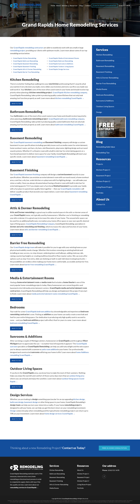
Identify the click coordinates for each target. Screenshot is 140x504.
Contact (88, 5)
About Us (102, 199)
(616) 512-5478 (124, 5)
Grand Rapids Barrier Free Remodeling (26, 72)
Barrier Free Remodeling (106, 83)
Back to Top (16, 103)
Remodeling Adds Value (105, 147)
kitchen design (79, 399)
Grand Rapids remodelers (71, 189)
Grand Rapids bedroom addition (38, 311)
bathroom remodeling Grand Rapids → (70, 124)
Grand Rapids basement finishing (27, 174)
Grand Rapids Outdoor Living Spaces (61, 66)
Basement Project (103, 175)
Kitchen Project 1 (103, 170)
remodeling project (17, 50)
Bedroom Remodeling (105, 95)
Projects (99, 164)
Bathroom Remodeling (105, 60)
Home (53, 5)
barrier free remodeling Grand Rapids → (41, 264)
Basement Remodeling (105, 66)
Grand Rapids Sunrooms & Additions (61, 64)
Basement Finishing (104, 72)
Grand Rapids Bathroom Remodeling (25, 61)
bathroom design (17, 402)
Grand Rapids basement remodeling (28, 142)
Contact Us (100, 204)
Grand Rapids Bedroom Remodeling (61, 61)
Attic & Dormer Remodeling (107, 78)
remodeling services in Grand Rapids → (24, 487)
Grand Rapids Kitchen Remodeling (24, 58)
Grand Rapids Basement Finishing (24, 66)
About (58, 5)
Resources (73, 5)
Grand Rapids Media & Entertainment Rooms (64, 58)
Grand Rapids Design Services (59, 69)
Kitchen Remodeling (104, 55)
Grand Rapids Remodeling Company (40, 224)
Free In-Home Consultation (104, 5)
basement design (31, 402)
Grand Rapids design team (24, 247)
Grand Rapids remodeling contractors (29, 47)
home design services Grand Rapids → (60, 413)
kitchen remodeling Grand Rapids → (69, 98)
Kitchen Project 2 (103, 181)
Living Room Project (104, 187)
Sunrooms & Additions (105, 101)
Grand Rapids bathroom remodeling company (66, 119)
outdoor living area (76, 376)
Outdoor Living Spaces (105, 106)
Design (13, 411)
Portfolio (99, 193)
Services (65, 5)
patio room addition (49, 349)
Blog (81, 5)
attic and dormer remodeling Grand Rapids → (42, 229)
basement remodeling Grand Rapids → (52, 157)
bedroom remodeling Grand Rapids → (25, 323)
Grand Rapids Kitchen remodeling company (70, 92)
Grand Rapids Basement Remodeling (25, 64)
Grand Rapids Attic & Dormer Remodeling (27, 69)
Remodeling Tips (103, 152)
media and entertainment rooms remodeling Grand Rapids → (56, 294)
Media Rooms (101, 89)
